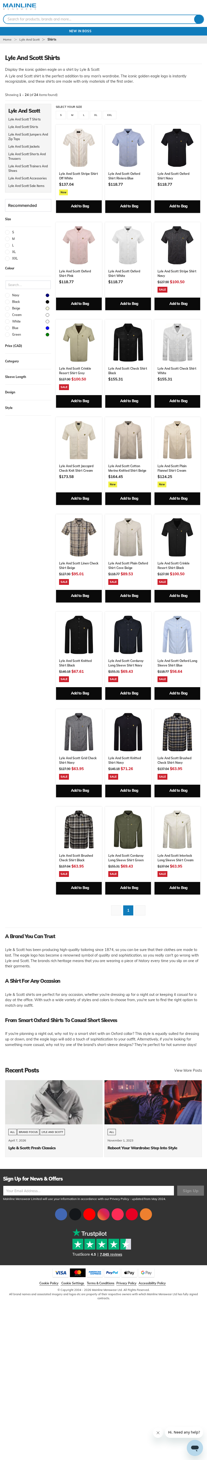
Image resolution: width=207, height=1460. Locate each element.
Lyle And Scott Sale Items (26, 186)
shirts (51, 39)
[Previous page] (116, 910)
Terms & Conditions (100, 1283)
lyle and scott (29, 39)
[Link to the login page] (187, 7)
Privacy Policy (119, 1199)
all (12, 1132)
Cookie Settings (73, 1283)
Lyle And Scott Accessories (27, 178)
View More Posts (188, 1070)
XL (95, 115)
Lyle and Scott (52, 1132)
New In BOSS (103, 31)
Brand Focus (28, 1132)
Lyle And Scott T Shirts (24, 119)
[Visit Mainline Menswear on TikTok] (118, 1214)
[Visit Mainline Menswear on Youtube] (89, 1214)
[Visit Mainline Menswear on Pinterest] (132, 1214)
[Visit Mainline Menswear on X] (75, 1214)
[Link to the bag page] (179, 7)
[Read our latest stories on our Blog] (146, 1214)
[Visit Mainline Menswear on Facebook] (61, 1214)
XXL (109, 115)
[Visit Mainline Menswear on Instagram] (103, 1214)
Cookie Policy (49, 1283)
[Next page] (140, 910)
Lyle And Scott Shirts (23, 127)
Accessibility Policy (152, 1283)
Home (7, 39)
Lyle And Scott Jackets (24, 146)
